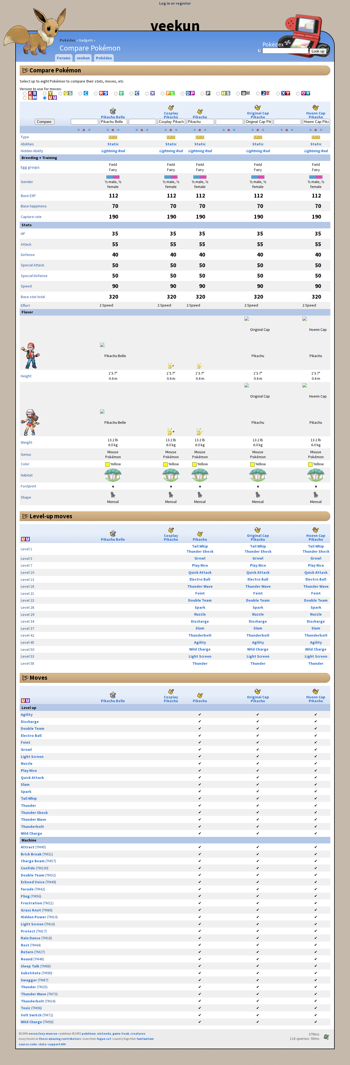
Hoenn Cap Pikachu (315, 115)
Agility (200, 642)
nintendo (104, 1033)
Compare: (44, 122)
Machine (29, 840)
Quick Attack (200, 572)
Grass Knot (31, 910)
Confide (28, 868)
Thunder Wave (200, 586)
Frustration (31, 903)
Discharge (200, 621)
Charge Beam (33, 860)
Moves (38, 677)
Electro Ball (199, 579)
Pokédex (67, 40)
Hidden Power (33, 916)
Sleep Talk (30, 966)
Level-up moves (51, 516)
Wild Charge (200, 649)
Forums (64, 57)
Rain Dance (30, 937)
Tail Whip (200, 546)
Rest (25, 945)
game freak (120, 1033)
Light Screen (200, 656)
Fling (25, 896)
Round (27, 959)
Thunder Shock (200, 551)
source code (28, 1044)
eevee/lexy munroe (42, 1033)
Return (27, 951)
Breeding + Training (39, 157)
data (42, 1044)
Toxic (25, 1007)
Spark (200, 607)
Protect (28, 931)
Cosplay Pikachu (171, 115)
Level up (29, 707)
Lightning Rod (113, 150)
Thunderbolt (200, 635)
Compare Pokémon (55, 70)
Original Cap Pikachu (258, 115)
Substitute (31, 972)
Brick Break (31, 854)
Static (113, 144)
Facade (27, 889)
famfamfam (145, 1039)
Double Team (200, 600)
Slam (200, 628)
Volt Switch (31, 1015)
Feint (200, 593)
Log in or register (175, 3)
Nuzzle (200, 614)
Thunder (200, 663)
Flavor (27, 312)
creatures (137, 1033)
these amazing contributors (60, 1039)
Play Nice (200, 565)
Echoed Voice (33, 881)
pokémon (89, 1033)
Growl (199, 558)
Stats (27, 224)
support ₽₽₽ (57, 1044)
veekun (175, 25)
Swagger (29, 980)
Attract (27, 847)
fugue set (104, 1039)
